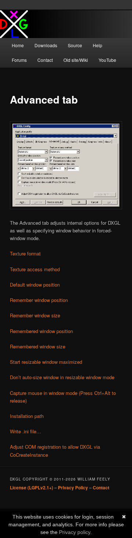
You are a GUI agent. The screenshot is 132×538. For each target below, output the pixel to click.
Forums (19, 60)
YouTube (107, 60)
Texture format (25, 253)
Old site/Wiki (75, 60)
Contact (45, 60)
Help (97, 45)
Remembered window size (37, 346)
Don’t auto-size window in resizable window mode (62, 377)
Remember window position (39, 299)
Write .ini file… (25, 431)
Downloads (45, 45)
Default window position (35, 284)
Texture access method (35, 269)
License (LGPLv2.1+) (31, 487)
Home (18, 45)
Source (75, 45)
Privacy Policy (73, 487)
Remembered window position (41, 331)
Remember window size (35, 315)
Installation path (27, 415)
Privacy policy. (75, 532)
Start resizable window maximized (46, 361)
